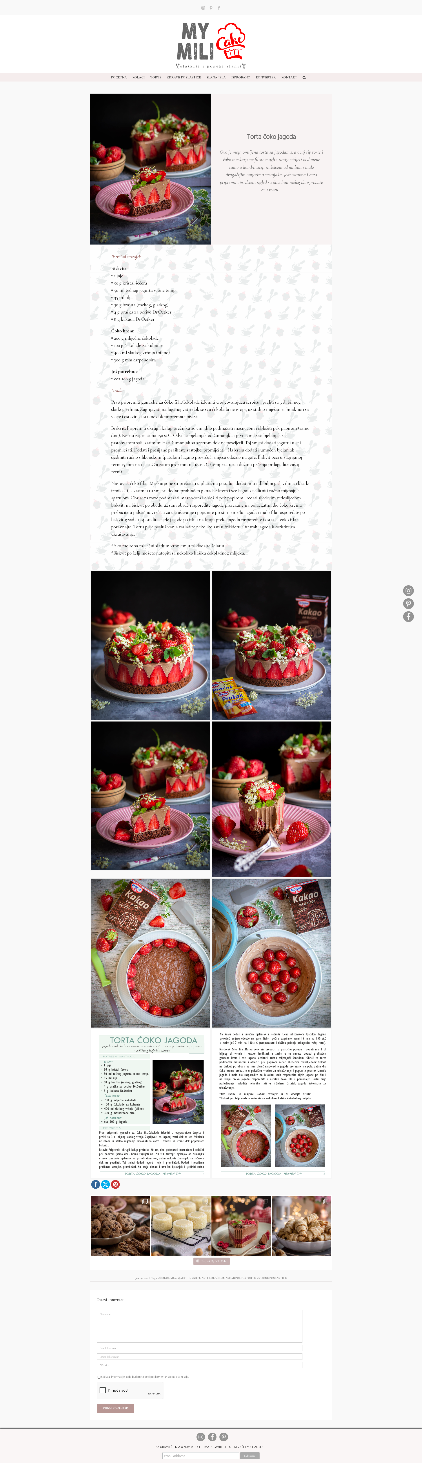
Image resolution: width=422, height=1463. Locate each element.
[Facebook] (408, 612)
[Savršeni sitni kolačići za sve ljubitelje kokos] (181, 1226)
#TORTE (250, 1278)
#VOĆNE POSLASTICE (272, 1278)
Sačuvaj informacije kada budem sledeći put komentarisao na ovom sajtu (145, 1376)
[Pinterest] (408, 600)
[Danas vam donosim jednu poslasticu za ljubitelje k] (241, 1226)
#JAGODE (184, 1278)
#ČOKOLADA (167, 1278)
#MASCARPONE (232, 1278)
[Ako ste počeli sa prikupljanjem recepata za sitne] (301, 1226)
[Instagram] (408, 587)
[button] (304, 77)
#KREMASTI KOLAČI (206, 1278)
